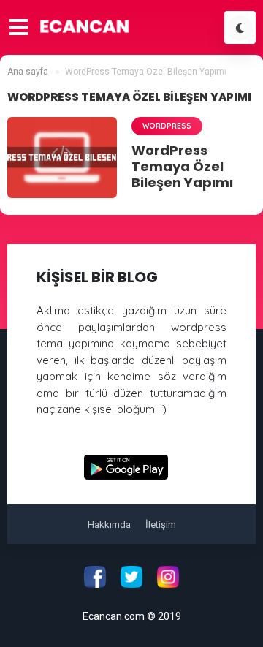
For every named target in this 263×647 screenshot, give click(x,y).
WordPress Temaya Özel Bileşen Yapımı (182, 166)
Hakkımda (109, 524)
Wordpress (166, 126)
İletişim (160, 524)
